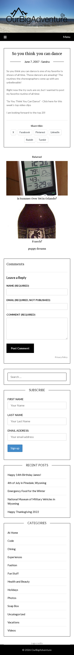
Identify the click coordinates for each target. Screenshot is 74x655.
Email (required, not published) (28, 300)
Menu (66, 36)
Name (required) (17, 285)
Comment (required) (20, 314)
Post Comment (20, 348)
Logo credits (37, 643)
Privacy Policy (61, 357)
